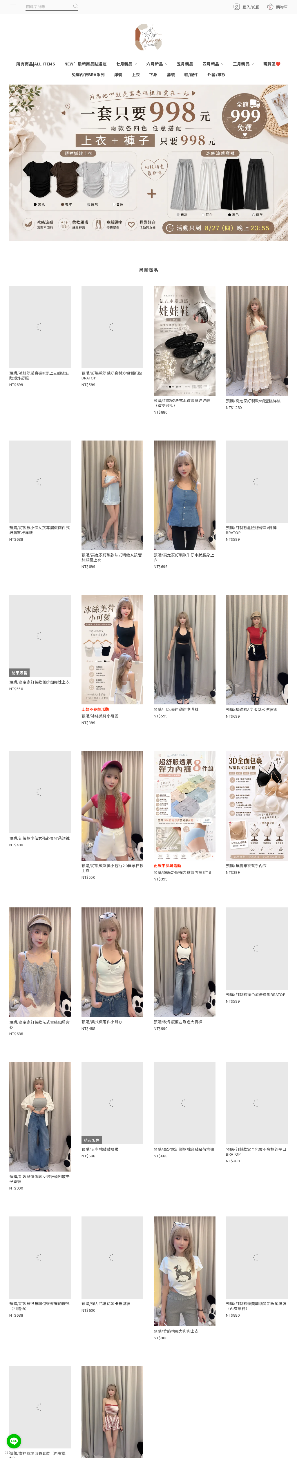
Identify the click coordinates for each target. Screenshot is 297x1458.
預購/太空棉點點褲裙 (100, 1177)
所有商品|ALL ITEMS (35, 64)
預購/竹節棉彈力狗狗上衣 (176, 1332)
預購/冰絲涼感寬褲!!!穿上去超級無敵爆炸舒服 (39, 403)
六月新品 (155, 64)
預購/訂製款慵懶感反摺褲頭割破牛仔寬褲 (39, 1179)
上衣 (136, 74)
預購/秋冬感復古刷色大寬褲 (178, 1022)
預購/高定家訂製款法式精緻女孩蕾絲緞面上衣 (112, 557)
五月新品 (185, 64)
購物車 (278, 7)
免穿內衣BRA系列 (88, 74)
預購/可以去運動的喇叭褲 (176, 709)
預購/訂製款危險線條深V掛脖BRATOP (251, 558)
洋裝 (118, 74)
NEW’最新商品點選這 (85, 64)
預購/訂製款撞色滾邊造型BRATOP (255, 1022)
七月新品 (124, 64)
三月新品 (241, 64)
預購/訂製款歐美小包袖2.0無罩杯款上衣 (112, 868)
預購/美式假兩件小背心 (102, 1022)
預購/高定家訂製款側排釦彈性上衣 (39, 710)
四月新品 (211, 64)
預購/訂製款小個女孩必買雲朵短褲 (39, 866)
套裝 (171, 74)
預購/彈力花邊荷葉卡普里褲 (106, 1332)
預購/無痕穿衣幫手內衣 (246, 866)
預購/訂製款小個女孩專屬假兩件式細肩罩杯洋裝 (39, 558)
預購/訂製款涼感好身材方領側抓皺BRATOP (112, 403)
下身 (153, 74)
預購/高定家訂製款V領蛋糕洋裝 (253, 400)
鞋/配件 (191, 74)
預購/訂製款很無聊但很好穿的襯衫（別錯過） (39, 1334)
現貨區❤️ (272, 64)
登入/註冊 (251, 7)
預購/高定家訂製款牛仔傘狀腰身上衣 (184, 557)
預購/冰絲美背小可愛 (100, 716)
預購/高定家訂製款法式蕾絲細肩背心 (39, 1025)
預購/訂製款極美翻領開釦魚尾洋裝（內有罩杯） (256, 1334)
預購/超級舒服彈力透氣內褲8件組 (183, 873)
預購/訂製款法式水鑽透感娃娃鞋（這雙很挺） (182, 403)
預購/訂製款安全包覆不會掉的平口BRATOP (256, 1179)
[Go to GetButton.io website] (14, 1452)
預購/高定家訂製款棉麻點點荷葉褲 (184, 1177)
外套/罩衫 (216, 74)
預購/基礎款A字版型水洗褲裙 (251, 710)
